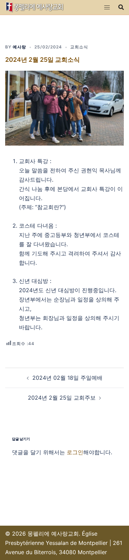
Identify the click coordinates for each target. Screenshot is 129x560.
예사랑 (19, 46)
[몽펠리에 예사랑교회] (35, 6)
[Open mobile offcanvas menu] (107, 7)
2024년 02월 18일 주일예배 (67, 377)
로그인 (75, 452)
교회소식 (79, 46)
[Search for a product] (121, 7)
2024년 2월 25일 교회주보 (62, 397)
